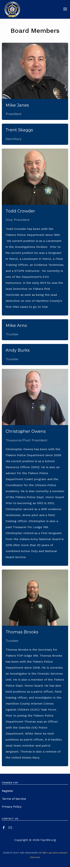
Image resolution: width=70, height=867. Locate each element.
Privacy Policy (11, 806)
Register (7, 791)
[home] (12, 9)
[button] (63, 9)
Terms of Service (14, 798)
